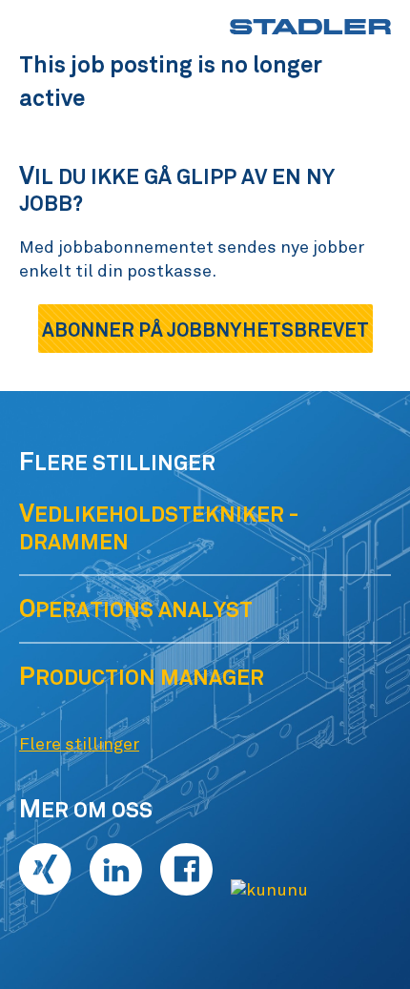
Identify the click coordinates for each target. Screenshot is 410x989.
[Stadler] (310, 26)
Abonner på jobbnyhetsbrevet (205, 330)
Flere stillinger (79, 744)
